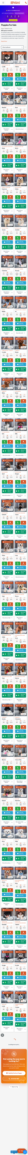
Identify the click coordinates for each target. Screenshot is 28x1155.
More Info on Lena (20, 577)
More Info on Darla (6, 170)
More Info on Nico (20, 904)
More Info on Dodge (6, 987)
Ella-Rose (17, 800)
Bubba (3, 311)
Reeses (17, 1130)
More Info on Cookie (6, 374)
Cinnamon (18, 719)
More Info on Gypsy (19, 536)
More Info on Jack (6, 1111)
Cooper (17, 1007)
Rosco (17, 596)
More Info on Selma (19, 211)
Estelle (17, 965)
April (3, 473)
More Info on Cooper (19, 1029)
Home (2, 28)
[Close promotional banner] (26, 14)
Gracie (3, 229)
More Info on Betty (19, 170)
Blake (3, 393)
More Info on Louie (6, 1028)
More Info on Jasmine (19, 252)
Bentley (4, 107)
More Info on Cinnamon (19, 741)
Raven (16, 352)
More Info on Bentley (6, 129)
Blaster (4, 759)
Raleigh (4, 1049)
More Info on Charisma (6, 292)
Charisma (4, 270)
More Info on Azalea (6, 741)
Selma (16, 189)
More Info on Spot (20, 129)
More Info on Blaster (6, 782)
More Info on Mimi (19, 863)
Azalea (4, 719)
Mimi (16, 841)
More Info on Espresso (6, 211)
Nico (16, 883)
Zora (16, 638)
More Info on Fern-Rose (19, 1071)
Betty (16, 148)
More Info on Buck (6, 1152)
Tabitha (17, 924)
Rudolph (4, 924)
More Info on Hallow (19, 88)
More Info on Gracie (6, 252)
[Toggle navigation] (3, 2)
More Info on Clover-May (19, 782)
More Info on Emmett (6, 536)
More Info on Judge (6, 659)
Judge (3, 637)
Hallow (17, 66)
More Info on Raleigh (6, 1071)
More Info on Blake (6, 415)
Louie (3, 1006)
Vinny (3, 555)
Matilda (17, 1090)
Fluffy (3, 882)
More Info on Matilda (19, 1112)
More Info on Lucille (6, 88)
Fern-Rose (18, 1049)
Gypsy (17, 514)
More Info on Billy (20, 455)
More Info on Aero (6, 863)
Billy (16, 433)
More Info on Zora (20, 659)
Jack (3, 1090)
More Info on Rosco (19, 618)
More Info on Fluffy (6, 904)
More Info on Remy (19, 415)
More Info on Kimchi (6, 822)
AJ (15, 311)
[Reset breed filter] (25, 47)
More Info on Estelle (19, 987)
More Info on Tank (6, 617)
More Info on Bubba (6, 333)
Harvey (17, 678)
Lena (16, 555)
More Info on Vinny (6, 577)
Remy (16, 393)
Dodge (4, 965)
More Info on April (6, 495)
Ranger (17, 473)
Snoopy (17, 270)
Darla (3, 148)
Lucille (3, 66)
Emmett (4, 514)
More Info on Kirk (6, 455)
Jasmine (17, 229)
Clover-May (18, 759)
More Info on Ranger (19, 496)
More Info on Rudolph (6, 946)
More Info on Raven (19, 374)
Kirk (3, 433)
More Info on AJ (19, 333)
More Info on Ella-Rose (20, 822)
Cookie (4, 352)
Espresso (4, 189)
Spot (16, 107)
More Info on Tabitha (19, 946)
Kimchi (4, 800)
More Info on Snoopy (19, 292)
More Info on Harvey (19, 700)
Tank (3, 596)
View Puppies (13, 20)
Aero (3, 841)
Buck (3, 1130)
